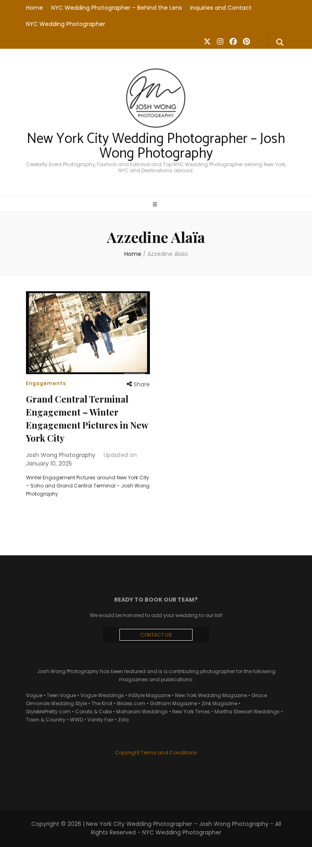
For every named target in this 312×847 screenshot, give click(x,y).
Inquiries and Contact (220, 8)
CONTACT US (156, 634)
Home (34, 8)
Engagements (46, 383)
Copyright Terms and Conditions (156, 752)
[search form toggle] (280, 43)
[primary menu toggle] (156, 204)
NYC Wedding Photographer (65, 24)
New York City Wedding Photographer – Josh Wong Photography (156, 146)
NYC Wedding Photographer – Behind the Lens (116, 8)
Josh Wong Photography (60, 455)
